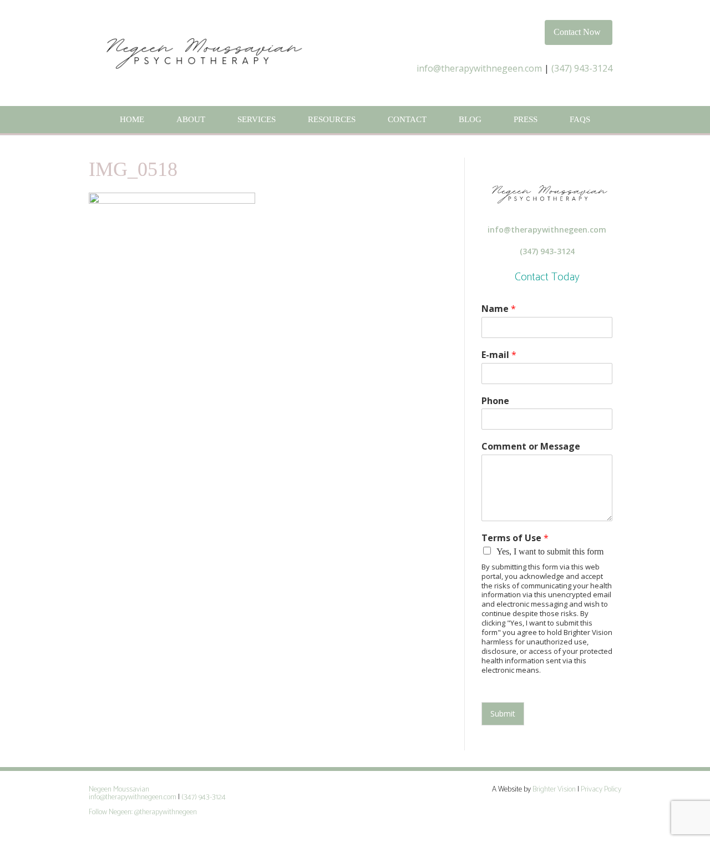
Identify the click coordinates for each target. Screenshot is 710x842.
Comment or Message (530, 446)
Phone (495, 401)
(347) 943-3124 (581, 68)
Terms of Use (515, 538)
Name (498, 309)
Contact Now (577, 32)
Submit (502, 713)
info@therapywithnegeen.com (479, 68)
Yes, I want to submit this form (550, 551)
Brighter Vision (554, 789)
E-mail (498, 355)
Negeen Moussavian (119, 789)
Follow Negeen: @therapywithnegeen (144, 812)
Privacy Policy (601, 789)
